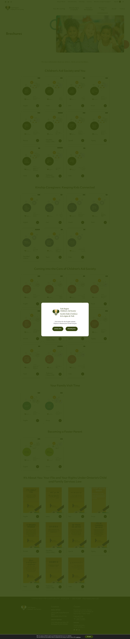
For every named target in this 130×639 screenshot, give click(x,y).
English (57, 328)
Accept (89, 636)
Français (72, 328)
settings (78, 637)
